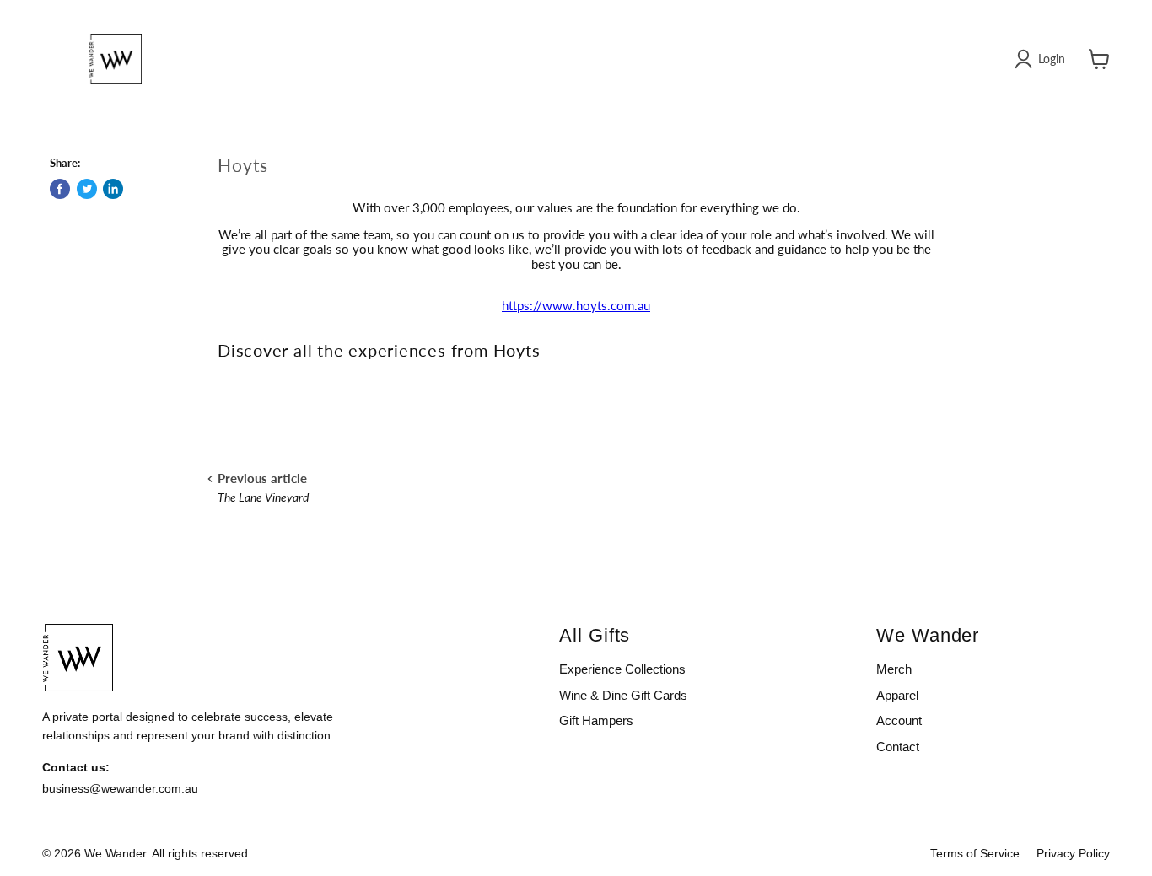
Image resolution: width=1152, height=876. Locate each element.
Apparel (897, 695)
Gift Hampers (596, 720)
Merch (894, 669)
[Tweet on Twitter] (87, 189)
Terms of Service (975, 853)
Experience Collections (622, 669)
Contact (897, 746)
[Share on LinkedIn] (113, 189)
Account (899, 720)
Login (1051, 58)
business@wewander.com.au (120, 788)
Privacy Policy (1073, 853)
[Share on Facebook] (60, 189)
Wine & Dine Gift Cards (623, 695)
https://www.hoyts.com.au (576, 305)
